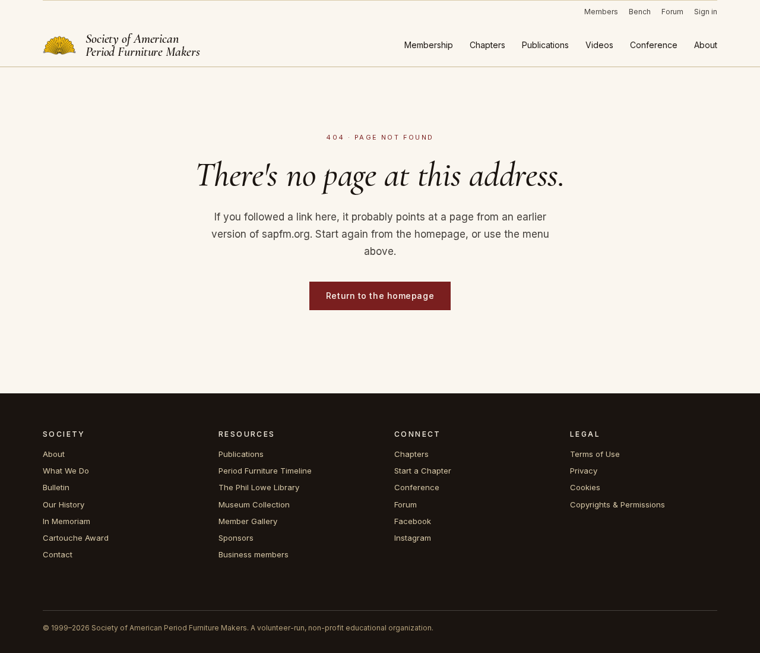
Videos (599, 45)
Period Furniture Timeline (265, 470)
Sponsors (236, 537)
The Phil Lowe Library (258, 487)
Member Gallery (247, 521)
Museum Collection (254, 504)
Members (601, 11)
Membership (428, 45)
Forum (672, 11)
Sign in (705, 11)
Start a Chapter (422, 470)
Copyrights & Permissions (617, 504)
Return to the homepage (380, 296)
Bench (640, 11)
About (705, 45)
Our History (63, 504)
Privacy (583, 470)
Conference (653, 45)
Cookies (585, 487)
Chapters (487, 45)
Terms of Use (595, 454)
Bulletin (56, 487)
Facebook (412, 521)
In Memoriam (66, 521)
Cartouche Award (76, 537)
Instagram (412, 537)
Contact (57, 554)
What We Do (66, 470)
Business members (253, 554)
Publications (545, 45)
